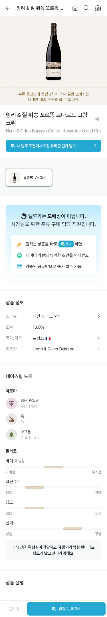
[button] (14, 609)
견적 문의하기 (70, 608)
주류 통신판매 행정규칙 (36, 94)
